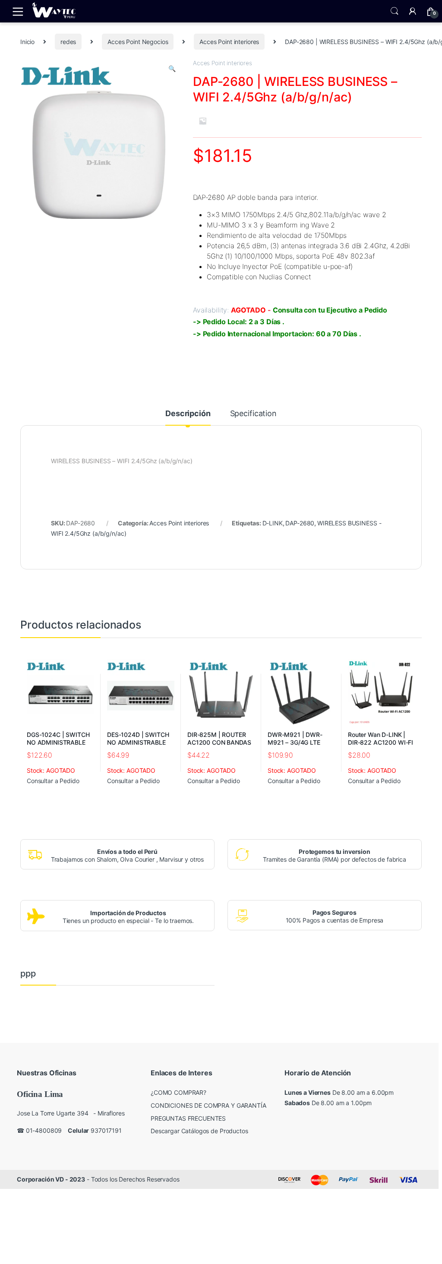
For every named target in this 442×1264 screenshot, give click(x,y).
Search (394, 11)
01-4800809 (44, 1130)
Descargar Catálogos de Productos (199, 1130)
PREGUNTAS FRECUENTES (188, 1118)
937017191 (106, 1130)
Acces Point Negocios (137, 41)
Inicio (27, 41)
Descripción (187, 414)
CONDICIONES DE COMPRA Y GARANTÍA (208, 1105)
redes (68, 41)
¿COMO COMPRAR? (178, 1092)
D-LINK (272, 523)
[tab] (187, 417)
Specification (253, 414)
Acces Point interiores (229, 41)
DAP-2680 (299, 523)
